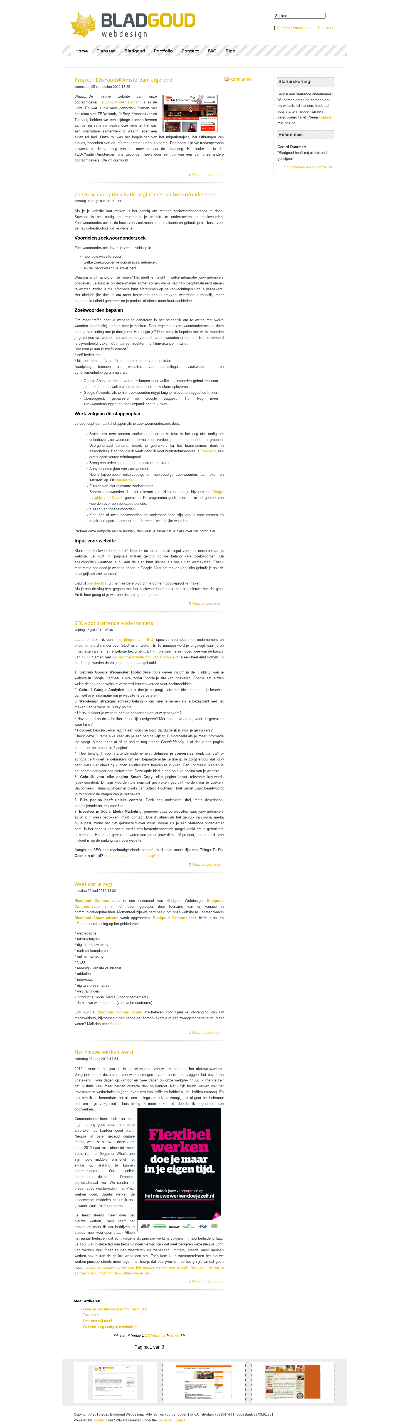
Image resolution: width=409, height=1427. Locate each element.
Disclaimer (324, 28)
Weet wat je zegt (94, 884)
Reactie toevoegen (207, 175)
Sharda (115, 1024)
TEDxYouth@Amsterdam (120, 102)
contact (325, 117)
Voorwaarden (303, 28)
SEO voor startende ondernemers (114, 623)
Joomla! (99, 1420)
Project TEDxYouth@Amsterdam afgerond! (124, 80)
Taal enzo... (92, 1315)
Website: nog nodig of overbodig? (110, 1327)
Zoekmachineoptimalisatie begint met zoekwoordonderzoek (145, 194)
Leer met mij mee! (97, 1321)
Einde (174, 1335)
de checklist (98, 583)
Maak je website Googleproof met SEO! (115, 1309)
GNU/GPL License (172, 1420)
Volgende (158, 1335)
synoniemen (125, 480)
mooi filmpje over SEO (133, 640)
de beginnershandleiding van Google (141, 657)
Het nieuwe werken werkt (104, 1052)
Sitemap (283, 28)
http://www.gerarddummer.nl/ (309, 167)
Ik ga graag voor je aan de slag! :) (131, 856)
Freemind (208, 451)
